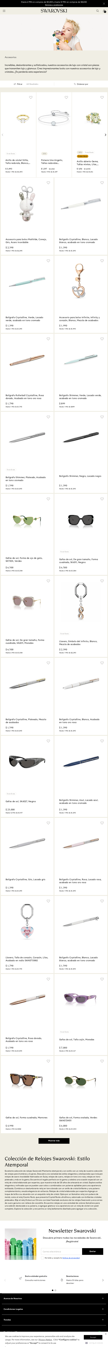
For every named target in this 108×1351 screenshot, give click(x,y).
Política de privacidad (71, 1258)
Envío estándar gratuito (36, 1276)
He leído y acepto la (62, 1258)
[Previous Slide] (2, 135)
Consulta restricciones (35, 1280)
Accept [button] (93, 1337)
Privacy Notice (45, 1340)
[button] (105, 1334)
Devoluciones (72, 1276)
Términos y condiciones (54, 5)
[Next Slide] (105, 135)
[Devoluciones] (62, 1280)
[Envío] (20, 1278)
